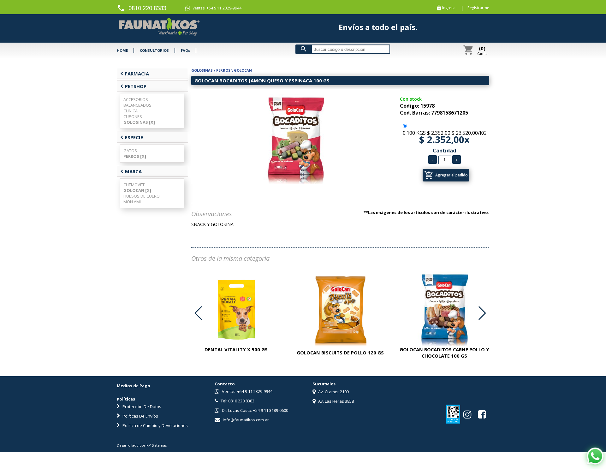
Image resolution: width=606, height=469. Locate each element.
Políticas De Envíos (140, 416)
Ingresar (449, 7)
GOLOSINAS (202, 70)
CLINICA (130, 111)
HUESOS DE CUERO (141, 196)
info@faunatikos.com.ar (245, 420)
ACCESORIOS (135, 99)
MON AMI (132, 202)
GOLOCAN (243, 70)
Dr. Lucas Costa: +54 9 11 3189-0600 (254, 410)
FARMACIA (134, 73)
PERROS (223, 70)
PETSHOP (133, 86)
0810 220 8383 (147, 8)
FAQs (185, 50)
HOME (122, 50)
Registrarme (478, 7)
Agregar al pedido (446, 175)
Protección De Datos (141, 406)
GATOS (130, 150)
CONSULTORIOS (154, 50)
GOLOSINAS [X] (139, 122)
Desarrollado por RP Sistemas (142, 445)
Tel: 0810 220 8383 (237, 401)
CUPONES (132, 116)
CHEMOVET (134, 184)
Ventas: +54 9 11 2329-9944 (216, 8)
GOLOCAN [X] (137, 190)
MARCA (131, 171)
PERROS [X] (134, 156)
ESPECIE (131, 137)
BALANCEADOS (137, 105)
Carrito (482, 50)
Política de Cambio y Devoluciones (155, 425)
